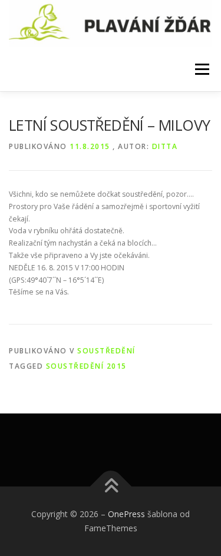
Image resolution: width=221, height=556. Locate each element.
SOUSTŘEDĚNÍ (106, 351)
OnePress (126, 513)
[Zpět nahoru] (110, 487)
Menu (201, 69)
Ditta (165, 146)
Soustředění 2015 (86, 366)
